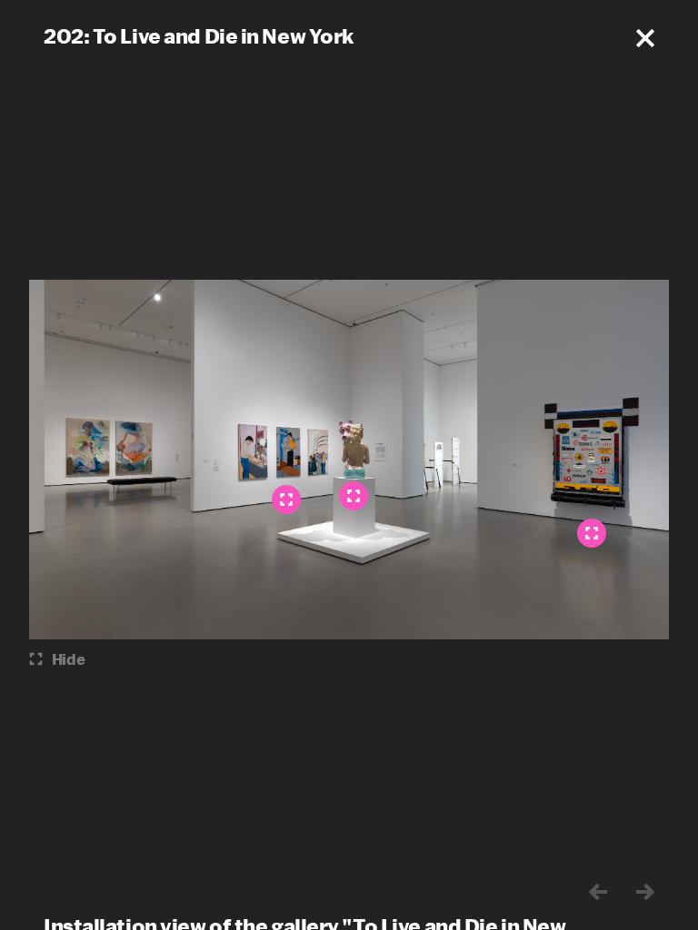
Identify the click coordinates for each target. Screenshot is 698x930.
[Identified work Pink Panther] (353, 496)
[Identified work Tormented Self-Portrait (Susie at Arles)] (591, 533)
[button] (645, 38)
